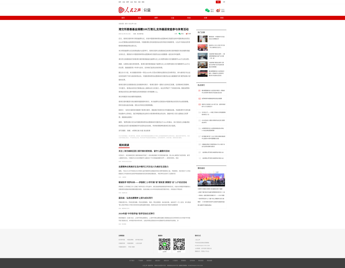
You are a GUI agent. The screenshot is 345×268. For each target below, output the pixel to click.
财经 (143, 2)
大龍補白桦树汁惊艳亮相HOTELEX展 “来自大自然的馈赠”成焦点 (213, 145)
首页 (120, 2)
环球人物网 (131, 247)
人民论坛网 (138, 243)
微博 (189, 33)
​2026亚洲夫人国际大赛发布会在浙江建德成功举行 (213, 121)
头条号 (179, 251)
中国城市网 (122, 243)
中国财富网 (130, 243)
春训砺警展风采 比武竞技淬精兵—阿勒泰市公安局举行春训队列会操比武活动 (213, 91)
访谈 (123, 2)
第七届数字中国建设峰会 (204, 205)
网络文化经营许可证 (160, 265)
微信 (182, 33)
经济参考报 (122, 239)
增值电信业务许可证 (172, 265)
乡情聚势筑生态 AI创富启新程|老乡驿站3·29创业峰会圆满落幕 (213, 129)
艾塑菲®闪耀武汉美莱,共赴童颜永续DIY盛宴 (210, 189)
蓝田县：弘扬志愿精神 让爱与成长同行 (136, 198)
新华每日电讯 (139, 239)
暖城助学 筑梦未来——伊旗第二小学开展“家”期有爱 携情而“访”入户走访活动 (153, 182)
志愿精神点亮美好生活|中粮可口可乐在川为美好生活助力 (144, 167)
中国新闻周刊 (122, 247)
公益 (131, 2)
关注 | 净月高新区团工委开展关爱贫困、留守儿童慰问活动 (144, 151)
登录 (218, 2)
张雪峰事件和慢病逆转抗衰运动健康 (212, 98)
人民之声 (130, 10)
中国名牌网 (130, 239)
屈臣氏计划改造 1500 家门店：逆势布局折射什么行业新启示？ (213, 105)
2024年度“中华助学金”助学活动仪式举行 (137, 213)
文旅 (139, 2)
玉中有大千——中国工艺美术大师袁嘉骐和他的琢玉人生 (214, 113)
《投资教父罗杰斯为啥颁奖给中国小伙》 (213, 152)
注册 (224, 2)
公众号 (164, 251)
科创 (135, 2)
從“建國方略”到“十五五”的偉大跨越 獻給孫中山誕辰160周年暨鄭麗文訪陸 (213, 137)
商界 (127, 2)
